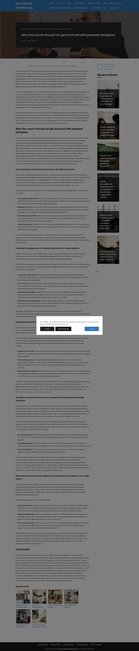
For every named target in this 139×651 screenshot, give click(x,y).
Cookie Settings (63, 329)
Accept (91, 329)
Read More (65, 324)
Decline (47, 329)
